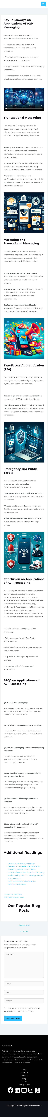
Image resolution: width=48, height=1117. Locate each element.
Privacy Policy (24, 1084)
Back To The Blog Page (13, 894)
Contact (24, 1081)
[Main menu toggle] (43, 4)
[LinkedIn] (17, 1090)
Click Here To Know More (14, 897)
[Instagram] (31, 1090)
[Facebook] (10, 1090)
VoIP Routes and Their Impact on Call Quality (26, 872)
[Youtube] (24, 1090)
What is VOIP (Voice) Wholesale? (21, 863)
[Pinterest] (37, 1090)
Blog (24, 1079)
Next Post (24, 931)
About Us (24, 1073)
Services (24, 1076)
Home (24, 1070)
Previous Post (24, 925)
